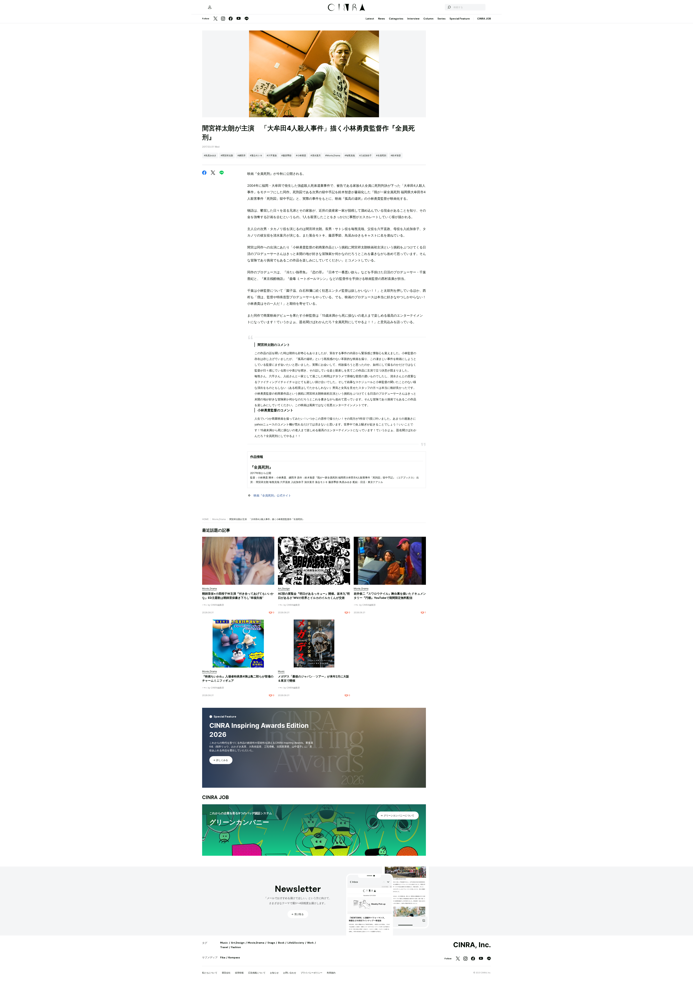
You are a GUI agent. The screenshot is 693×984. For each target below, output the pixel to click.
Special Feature (460, 18)
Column (428, 18)
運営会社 (226, 972)
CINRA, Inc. (472, 945)
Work (310, 942)
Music (224, 942)
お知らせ (274, 972)
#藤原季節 (286, 155)
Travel (224, 947)
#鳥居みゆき (210, 155)
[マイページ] (210, 7)
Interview (413, 18)
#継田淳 (241, 155)
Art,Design (238, 942)
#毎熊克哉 (350, 155)
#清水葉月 (316, 155)
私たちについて (209, 972)
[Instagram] (223, 19)
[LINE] (247, 19)
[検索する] (449, 7)
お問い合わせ (289, 972)
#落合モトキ (256, 155)
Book (281, 942)
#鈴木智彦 (396, 155)
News (381, 18)
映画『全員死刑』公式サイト (272, 495)
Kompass (234, 957)
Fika (222, 957)
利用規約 (331, 972)
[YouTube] (238, 18)
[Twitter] (215, 19)
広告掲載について (256, 972)
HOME (205, 519)
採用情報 (239, 972)
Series (441, 18)
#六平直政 (272, 155)
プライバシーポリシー (311, 972)
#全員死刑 (381, 155)
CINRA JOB (484, 18)
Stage (271, 942)
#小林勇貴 (301, 155)
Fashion (236, 947)
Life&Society (295, 942)
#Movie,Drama (332, 155)
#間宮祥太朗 (227, 155)
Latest (370, 18)
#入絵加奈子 (365, 155)
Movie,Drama (219, 519)
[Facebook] (231, 19)
